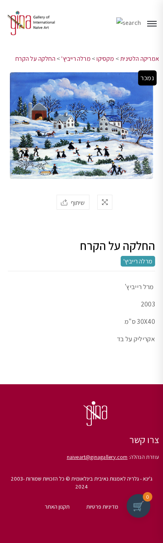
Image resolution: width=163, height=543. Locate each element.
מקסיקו (105, 58)
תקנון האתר (57, 506)
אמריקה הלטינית (139, 58)
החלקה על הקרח (35, 58)
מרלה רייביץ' (75, 58)
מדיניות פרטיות (102, 506)
